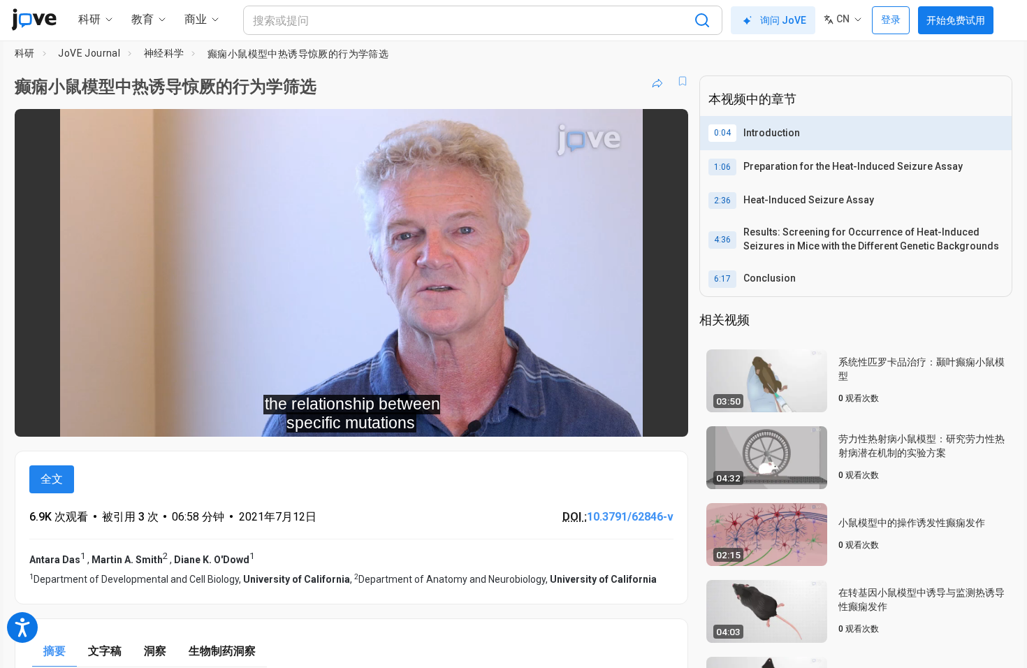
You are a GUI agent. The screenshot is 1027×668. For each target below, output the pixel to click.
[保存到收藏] (682, 81)
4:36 (722, 240)
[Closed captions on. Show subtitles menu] (634, 416)
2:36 (722, 200)
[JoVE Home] (34, 19)
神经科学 (164, 53)
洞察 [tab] (155, 651)
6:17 (722, 279)
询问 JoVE (783, 20)
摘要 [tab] (54, 651)
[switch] (525, 416)
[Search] (702, 20)
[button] (666, 128)
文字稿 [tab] (105, 651)
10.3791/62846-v (630, 516)
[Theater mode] (666, 416)
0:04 (722, 133)
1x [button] (605, 416)
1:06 (722, 167)
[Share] (657, 81)
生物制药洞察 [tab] (222, 651)
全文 (52, 479)
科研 (25, 53)
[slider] (274, 417)
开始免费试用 (955, 20)
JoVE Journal (89, 53)
